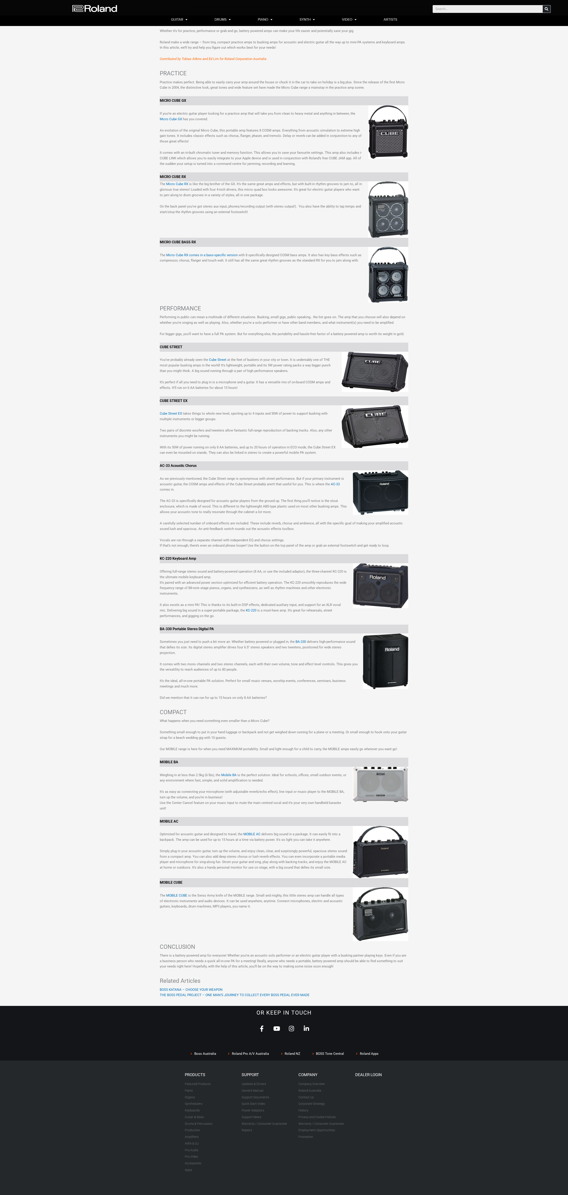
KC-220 (251, 610)
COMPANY (308, 1074)
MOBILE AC (251, 834)
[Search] (546, 9)
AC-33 (335, 484)
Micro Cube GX (171, 119)
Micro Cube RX (177, 184)
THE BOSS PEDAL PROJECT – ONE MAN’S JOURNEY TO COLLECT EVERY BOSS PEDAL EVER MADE (235, 995)
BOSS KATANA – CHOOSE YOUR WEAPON (191, 990)
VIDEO (347, 20)
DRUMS (221, 20)
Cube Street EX (171, 414)
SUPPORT (250, 1074)
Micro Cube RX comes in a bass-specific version (202, 255)
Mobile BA (229, 775)
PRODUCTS (195, 1074)
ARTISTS (390, 20)
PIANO (263, 20)
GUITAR (177, 20)
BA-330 (301, 642)
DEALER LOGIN (368, 1074)
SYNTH (305, 20)
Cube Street (217, 360)
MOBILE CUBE (176, 895)
